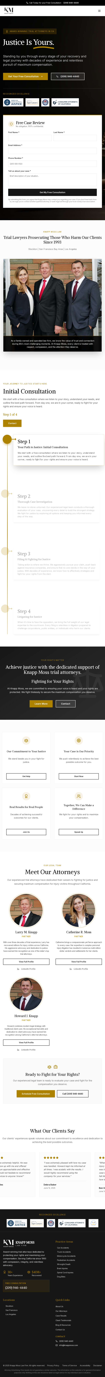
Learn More (41, 703)
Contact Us (60, 1330)
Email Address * (15, 145)
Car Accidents (63, 1248)
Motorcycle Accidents (66, 1256)
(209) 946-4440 (71, 3)
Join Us (26, 832)
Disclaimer (97, 1365)
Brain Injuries (62, 1268)
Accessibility (85, 1365)
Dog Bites (61, 1277)
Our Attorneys (61, 1311)
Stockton (9, 1306)
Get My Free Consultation (52, 192)
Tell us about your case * (19, 171)
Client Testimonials (63, 1320)
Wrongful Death (63, 1264)
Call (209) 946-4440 (72, 1093)
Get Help (26, 776)
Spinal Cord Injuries (65, 1272)
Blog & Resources (63, 1325)
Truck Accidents (64, 1252)
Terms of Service (69, 1365)
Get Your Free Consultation (23, 76)
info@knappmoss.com (68, 1345)
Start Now (78, 776)
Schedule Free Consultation (36, 1093)
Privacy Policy (53, 1365)
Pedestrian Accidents (66, 1260)
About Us (59, 1306)
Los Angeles (11, 1314)
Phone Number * (15, 158)
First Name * (13, 132)
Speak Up (78, 832)
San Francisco (12, 1310)
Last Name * (59, 132)
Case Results (61, 1316)
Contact (12, 423)
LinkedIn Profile (28, 969)
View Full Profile (26, 962)
